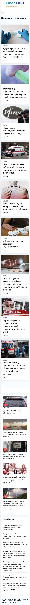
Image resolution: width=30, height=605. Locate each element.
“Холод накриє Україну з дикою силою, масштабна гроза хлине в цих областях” (14, 434)
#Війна (15, 602)
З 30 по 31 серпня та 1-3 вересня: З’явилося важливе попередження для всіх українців (14, 456)
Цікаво (10, 602)
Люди (14, 599)
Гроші (19, 599)
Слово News (15, 3)
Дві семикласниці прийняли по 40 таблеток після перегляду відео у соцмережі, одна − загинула (14, 368)
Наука (4, 86)
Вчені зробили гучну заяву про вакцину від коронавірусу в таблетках (15, 206)
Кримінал (25, 599)
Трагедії (5, 161)
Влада (4, 600)
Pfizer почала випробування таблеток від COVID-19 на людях (14, 131)
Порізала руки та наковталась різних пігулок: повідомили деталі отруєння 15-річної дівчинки (15, 284)
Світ (15, 600)
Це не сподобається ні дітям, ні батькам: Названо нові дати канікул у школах (15, 577)
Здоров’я (5, 45)
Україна (4, 602)
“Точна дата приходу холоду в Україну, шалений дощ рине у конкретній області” (12, 412)
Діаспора (9, 600)
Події (4, 275)
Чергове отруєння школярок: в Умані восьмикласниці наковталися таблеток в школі (14, 326)
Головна (4, 599)
